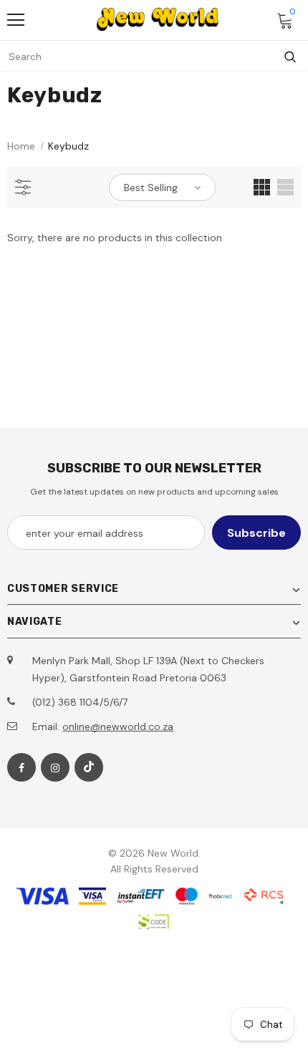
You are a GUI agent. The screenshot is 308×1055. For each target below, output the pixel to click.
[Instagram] (55, 767)
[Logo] (157, 19)
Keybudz (68, 146)
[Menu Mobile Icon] (15, 20)
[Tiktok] (88, 767)
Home (21, 146)
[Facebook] (21, 767)
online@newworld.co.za (117, 726)
